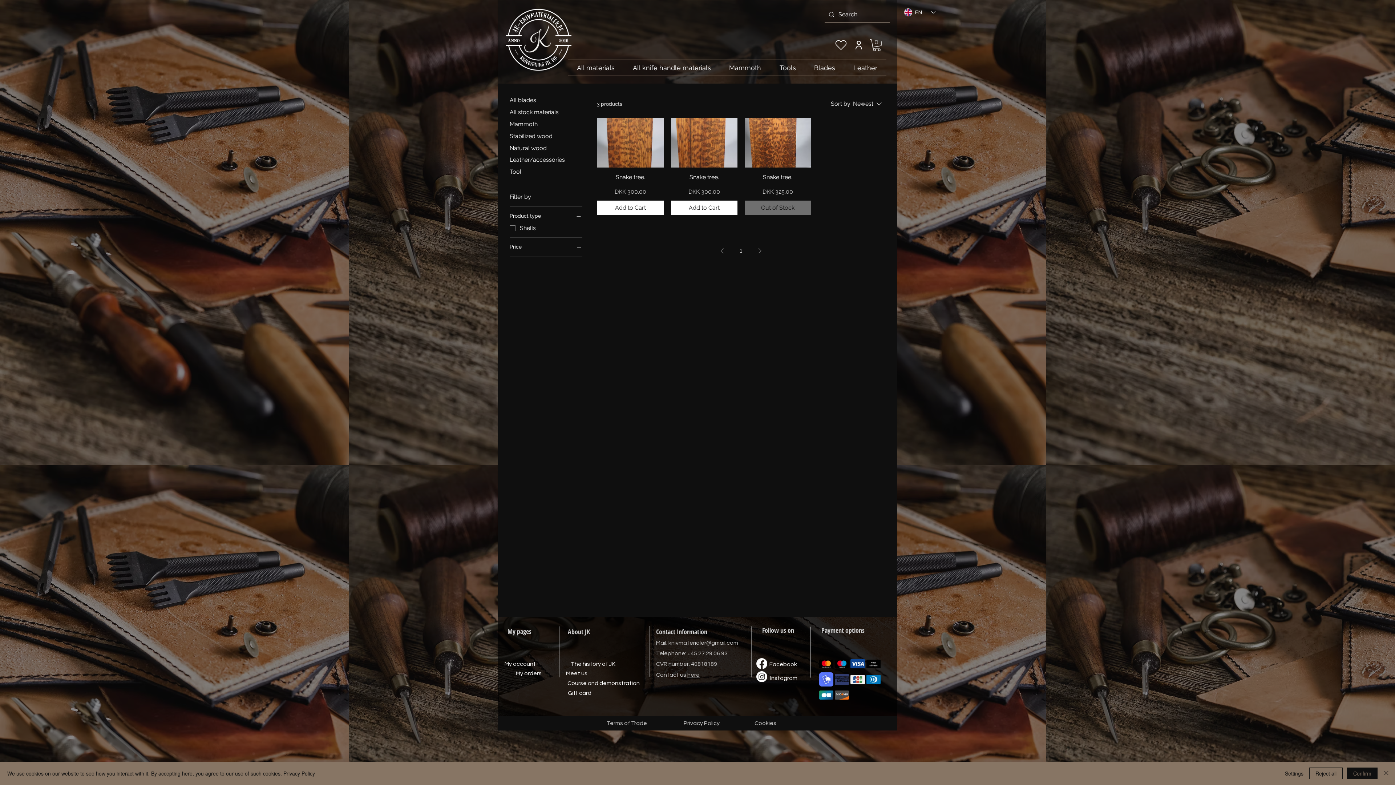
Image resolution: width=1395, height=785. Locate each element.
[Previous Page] (722, 250)
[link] (877, 45)
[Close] (1386, 773)
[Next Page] (760, 250)
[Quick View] (630, 143)
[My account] (858, 45)
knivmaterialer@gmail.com (703, 643)
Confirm (1362, 773)
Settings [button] (1294, 773)
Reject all (1326, 773)
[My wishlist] (841, 45)
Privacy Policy (299, 773)
